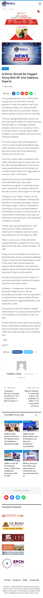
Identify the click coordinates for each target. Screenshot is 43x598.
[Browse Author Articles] (21, 365)
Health (5, 69)
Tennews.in (7, 587)
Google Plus (34, 580)
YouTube (7, 580)
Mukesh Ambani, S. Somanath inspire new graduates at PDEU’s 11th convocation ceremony (32, 398)
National (27, 422)
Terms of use (33, 593)
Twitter (25, 580)
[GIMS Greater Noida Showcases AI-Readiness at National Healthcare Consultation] (31, 426)
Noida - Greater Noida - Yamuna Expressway (13, 422)
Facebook (16, 580)
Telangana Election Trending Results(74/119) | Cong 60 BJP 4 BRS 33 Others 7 (11, 396)
